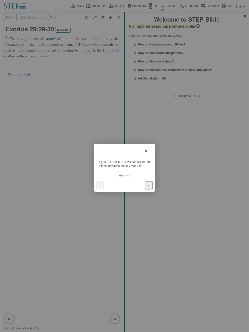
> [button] (149, 185)
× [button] (146, 150)
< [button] (100, 185)
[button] (121, 175)
